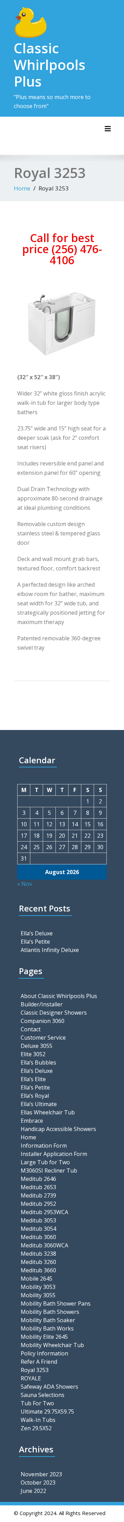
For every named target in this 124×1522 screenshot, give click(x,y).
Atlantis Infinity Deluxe (50, 950)
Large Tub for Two (45, 1162)
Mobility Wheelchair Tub (52, 1345)
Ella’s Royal (35, 1096)
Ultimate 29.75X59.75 (47, 1411)
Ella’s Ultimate (39, 1104)
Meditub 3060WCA (44, 1245)
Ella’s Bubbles (38, 1062)
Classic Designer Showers (54, 1012)
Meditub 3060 (38, 1237)
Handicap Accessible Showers (58, 1129)
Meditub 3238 (38, 1253)
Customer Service (43, 1037)
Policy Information (44, 1353)
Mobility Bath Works (47, 1328)
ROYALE (31, 1378)
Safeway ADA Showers (49, 1386)
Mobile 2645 (36, 1278)
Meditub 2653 (38, 1187)
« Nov (24, 884)
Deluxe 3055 (36, 1046)
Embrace (32, 1120)
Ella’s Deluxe (37, 933)
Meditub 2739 (38, 1195)
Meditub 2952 (38, 1204)
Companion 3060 (42, 1021)
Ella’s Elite (33, 1079)
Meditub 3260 (38, 1262)
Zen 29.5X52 (36, 1428)
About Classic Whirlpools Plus (59, 996)
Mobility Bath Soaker (48, 1320)
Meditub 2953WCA (44, 1212)
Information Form (44, 1145)
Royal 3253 (35, 1370)
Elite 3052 (33, 1054)
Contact (31, 1029)
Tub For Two (37, 1403)
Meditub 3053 (38, 1220)
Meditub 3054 (38, 1228)
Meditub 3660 (38, 1270)
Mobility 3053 (38, 1287)
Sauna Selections (42, 1395)
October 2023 (38, 1482)
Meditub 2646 (38, 1179)
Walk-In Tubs (38, 1420)
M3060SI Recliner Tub (49, 1170)
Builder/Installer (42, 1004)
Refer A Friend (39, 1361)
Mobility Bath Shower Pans (56, 1303)
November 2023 (41, 1474)
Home (22, 188)
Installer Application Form (54, 1154)
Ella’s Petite (35, 941)
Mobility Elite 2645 (44, 1337)
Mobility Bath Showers (50, 1312)
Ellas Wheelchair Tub (48, 1112)
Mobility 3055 (38, 1295)
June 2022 (33, 1491)
